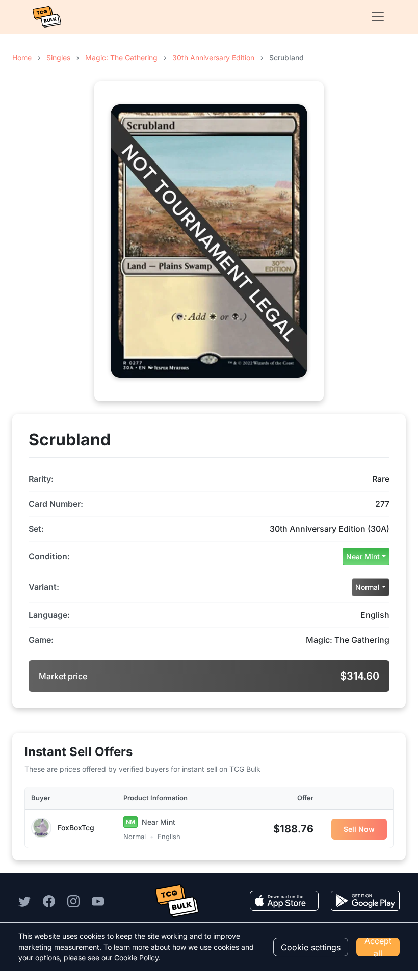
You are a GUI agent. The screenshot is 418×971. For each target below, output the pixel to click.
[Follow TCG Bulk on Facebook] (49, 900)
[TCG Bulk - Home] (47, 17)
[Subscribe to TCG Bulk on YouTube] (98, 901)
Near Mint (363, 556)
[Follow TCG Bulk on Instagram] (73, 900)
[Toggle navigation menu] (374, 16)
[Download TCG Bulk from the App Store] (284, 901)
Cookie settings (311, 947)
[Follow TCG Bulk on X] (24, 901)
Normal (367, 587)
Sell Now (359, 829)
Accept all (377, 947)
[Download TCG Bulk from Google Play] (365, 901)
